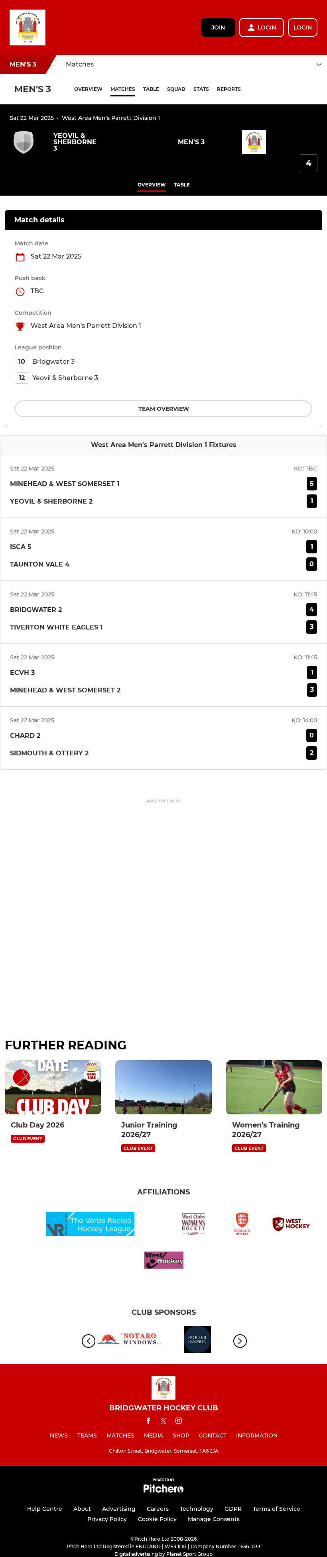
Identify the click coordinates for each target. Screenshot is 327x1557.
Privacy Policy (107, 1519)
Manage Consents (214, 1519)
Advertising (119, 1508)
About (82, 1508)
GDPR (233, 1508)
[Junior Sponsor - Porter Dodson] (197, 1341)
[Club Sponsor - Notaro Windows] (130, 1341)
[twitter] (163, 1422)
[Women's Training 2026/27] (274, 1087)
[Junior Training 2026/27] (163, 1087)
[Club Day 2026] (53, 1087)
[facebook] (148, 1422)
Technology (196, 1508)
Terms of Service (276, 1508)
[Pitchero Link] (163, 1490)
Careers (158, 1508)
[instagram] (179, 1422)
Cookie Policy (157, 1519)
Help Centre (44, 1508)
